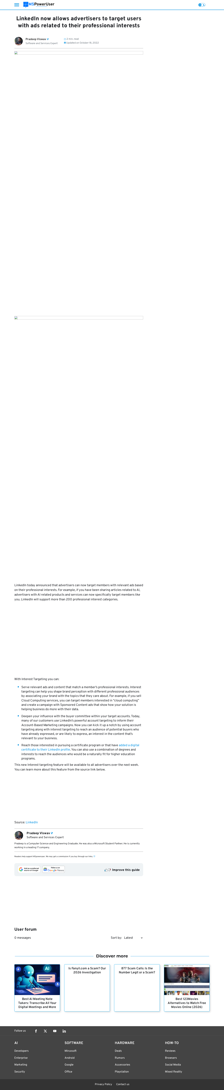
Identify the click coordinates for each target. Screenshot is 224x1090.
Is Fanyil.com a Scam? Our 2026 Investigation (87, 971)
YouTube (54, 1031)
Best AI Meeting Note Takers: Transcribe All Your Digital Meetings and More (37, 1003)
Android (70, 1058)
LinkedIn (32, 823)
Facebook (35, 1031)
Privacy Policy (103, 1084)
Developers (21, 1051)
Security (19, 1072)
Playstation (122, 1072)
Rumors (120, 1058)
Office (68, 1072)
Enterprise (21, 1058)
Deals (118, 1051)
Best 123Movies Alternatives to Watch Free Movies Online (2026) (187, 1003)
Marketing (20, 1065)
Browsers (171, 1058)
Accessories (122, 1065)
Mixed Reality (173, 1072)
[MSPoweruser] (38, 5)
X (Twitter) (45, 1031)
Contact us (122, 1084)
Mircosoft (70, 1051)
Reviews (170, 1051)
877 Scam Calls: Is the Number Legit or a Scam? (137, 971)
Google (69, 1065)
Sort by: (116, 938)
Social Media (173, 1065)
